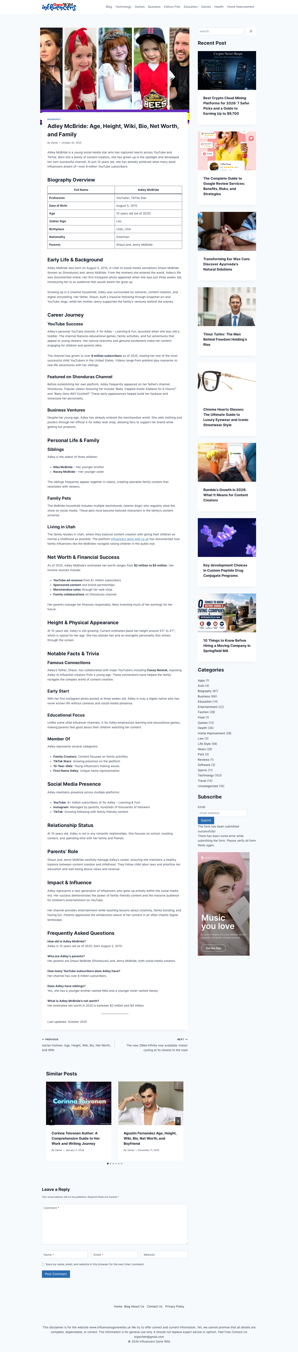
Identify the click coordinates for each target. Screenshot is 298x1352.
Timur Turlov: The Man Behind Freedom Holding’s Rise (225, 339)
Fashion (203, 712)
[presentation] (78, 1103)
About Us (137, 1306)
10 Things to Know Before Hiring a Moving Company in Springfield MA (226, 645)
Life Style (204, 744)
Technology (123, 6)
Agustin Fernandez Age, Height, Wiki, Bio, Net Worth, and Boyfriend (150, 1138)
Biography (54, 119)
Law (201, 738)
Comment (51, 1208)
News (202, 749)
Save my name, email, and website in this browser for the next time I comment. (95, 1264)
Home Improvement (240, 6)
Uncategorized (208, 786)
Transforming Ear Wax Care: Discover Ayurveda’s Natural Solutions (226, 264)
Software (204, 765)
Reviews (203, 759)
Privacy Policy (174, 1306)
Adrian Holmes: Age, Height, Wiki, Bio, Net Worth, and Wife (76, 1045)
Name (48, 1254)
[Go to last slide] (51, 1121)
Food (201, 717)
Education (191, 6)
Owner (54, 142)
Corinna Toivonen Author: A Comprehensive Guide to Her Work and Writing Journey (76, 1138)
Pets (201, 754)
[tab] (108, 1163)
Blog (109, 6)
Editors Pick (172, 6)
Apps (201, 680)
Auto (201, 685)
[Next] (178, 1121)
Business (154, 6)
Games (140, 6)
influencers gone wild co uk (130, 539)
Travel (202, 780)
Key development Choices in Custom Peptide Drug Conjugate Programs (225, 570)
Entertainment (207, 707)
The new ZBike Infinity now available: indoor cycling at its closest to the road (156, 1045)
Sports (202, 770)
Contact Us (154, 1306)
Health (218, 6)
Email (98, 1254)
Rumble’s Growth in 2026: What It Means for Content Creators (225, 495)
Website (149, 1254)
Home (118, 1306)
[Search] (251, 31)
